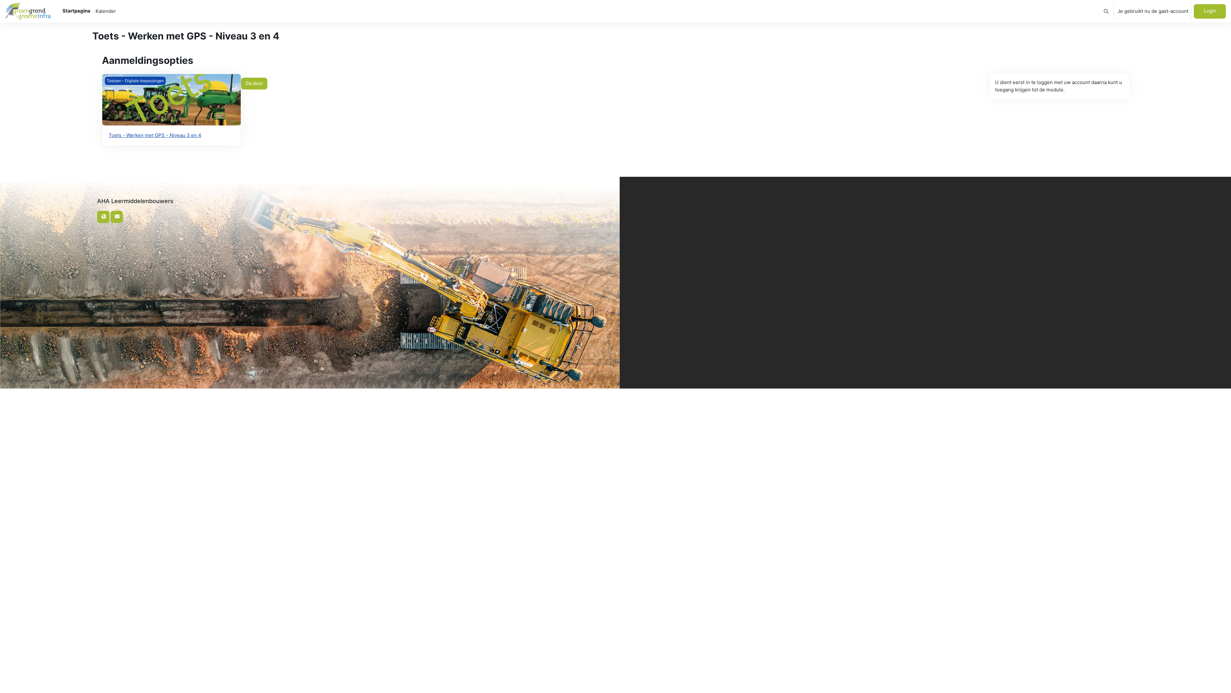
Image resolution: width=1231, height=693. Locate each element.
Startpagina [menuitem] (76, 11)
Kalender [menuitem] (106, 11)
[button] (1106, 11)
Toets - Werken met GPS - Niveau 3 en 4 (155, 135)
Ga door (254, 83)
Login (1210, 11)
